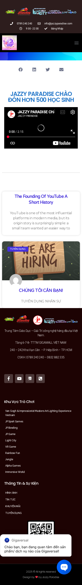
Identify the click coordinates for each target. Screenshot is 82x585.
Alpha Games (13, 465)
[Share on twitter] (48, 69)
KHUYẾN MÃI (12, 506)
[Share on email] (61, 69)
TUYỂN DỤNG (13, 513)
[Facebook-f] (8, 378)
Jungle (9, 459)
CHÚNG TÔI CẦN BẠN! (41, 290)
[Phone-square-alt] (40, 378)
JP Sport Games (14, 421)
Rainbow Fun (12, 453)
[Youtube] (19, 378)
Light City (10, 440)
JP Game (10, 434)
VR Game (10, 446)
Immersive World (15, 472)
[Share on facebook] (20, 69)
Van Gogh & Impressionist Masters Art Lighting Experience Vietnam (38, 413)
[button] (76, 42)
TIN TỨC (10, 499)
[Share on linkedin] (34, 69)
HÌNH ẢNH (11, 492)
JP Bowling (11, 427)
